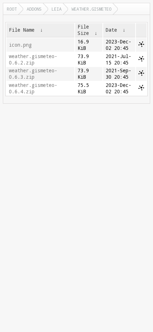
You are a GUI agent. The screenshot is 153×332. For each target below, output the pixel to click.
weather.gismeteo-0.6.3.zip (33, 73)
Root (12, 9)
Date (111, 30)
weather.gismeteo (91, 9)
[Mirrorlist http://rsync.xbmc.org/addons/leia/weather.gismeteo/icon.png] (141, 45)
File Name (22, 30)
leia (57, 9)
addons (34, 9)
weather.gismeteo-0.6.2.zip (33, 59)
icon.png (20, 45)
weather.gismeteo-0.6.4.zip (33, 88)
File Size (83, 30)
